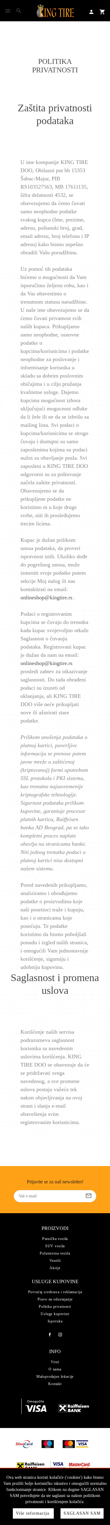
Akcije (55, 1268)
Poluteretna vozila (55, 1253)
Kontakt (55, 1384)
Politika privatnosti (55, 1306)
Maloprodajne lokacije (55, 1376)
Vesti (55, 1362)
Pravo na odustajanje (55, 1299)
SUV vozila (55, 1246)
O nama (55, 1369)
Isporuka (55, 1321)
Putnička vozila (55, 1239)
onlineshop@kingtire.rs (46, 597)
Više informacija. (33, 1513)
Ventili (55, 1261)
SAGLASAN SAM (82, 1513)
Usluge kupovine (55, 1314)
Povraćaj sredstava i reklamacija (55, 1292)
